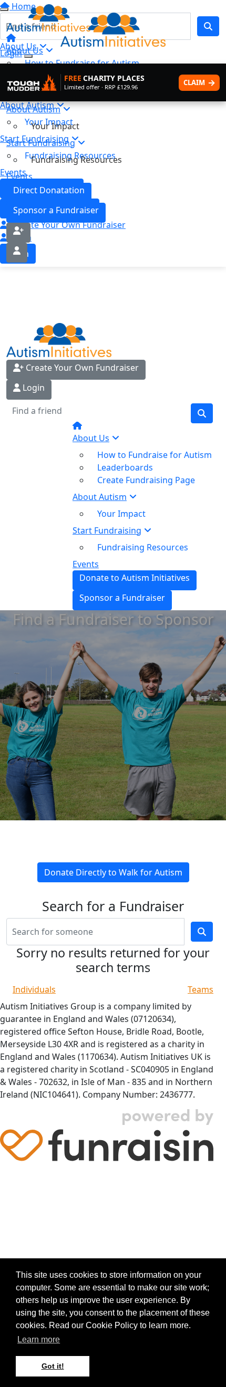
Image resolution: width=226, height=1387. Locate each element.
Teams (200, 989)
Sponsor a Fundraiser (56, 210)
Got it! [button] (53, 1366)
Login (32, 387)
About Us (91, 438)
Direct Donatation (49, 190)
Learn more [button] (38, 1339)
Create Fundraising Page (146, 480)
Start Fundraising (40, 143)
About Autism (33, 109)
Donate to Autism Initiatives (134, 577)
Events (19, 176)
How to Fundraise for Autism (154, 455)
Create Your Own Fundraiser (81, 367)
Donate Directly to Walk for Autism (113, 872)
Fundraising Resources (76, 159)
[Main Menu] (4, 9)
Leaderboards (125, 467)
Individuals (34, 989)
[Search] (202, 413)
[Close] (28, 56)
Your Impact (55, 126)
